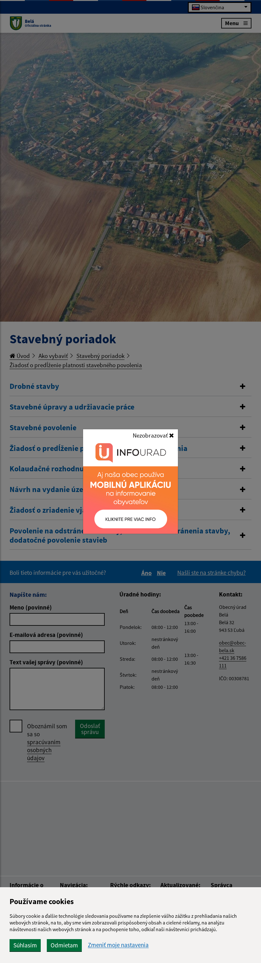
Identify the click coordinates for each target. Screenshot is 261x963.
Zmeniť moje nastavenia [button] (118, 945)
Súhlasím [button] (25, 945)
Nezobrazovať (151, 435)
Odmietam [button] (64, 945)
